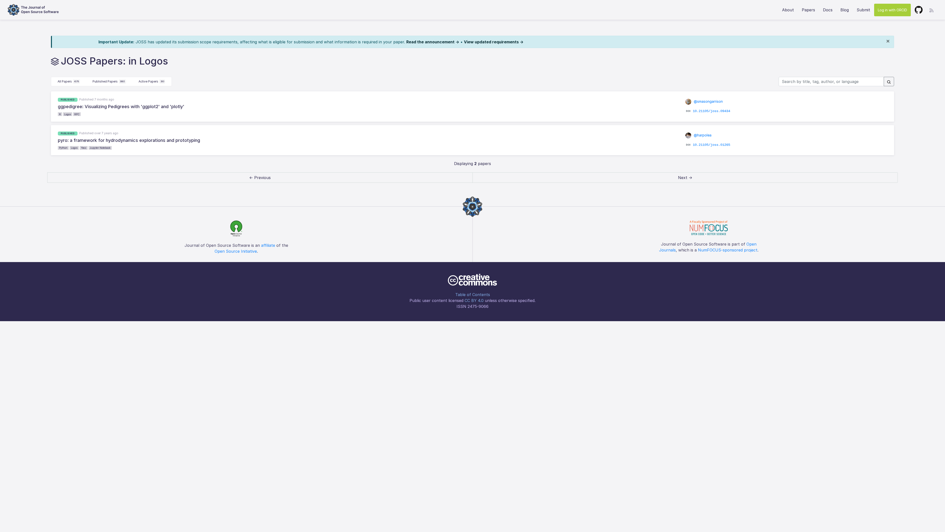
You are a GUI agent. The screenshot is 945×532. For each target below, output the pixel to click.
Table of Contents (472, 294)
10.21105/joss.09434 (711, 111)
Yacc (83, 147)
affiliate (268, 245)
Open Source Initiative (236, 251)
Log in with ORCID (892, 10)
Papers (808, 9)
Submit (863, 9)
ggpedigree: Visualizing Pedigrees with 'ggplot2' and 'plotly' (121, 106)
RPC (76, 114)
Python (63, 147)
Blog (844, 9)
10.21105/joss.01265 (711, 145)
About (788, 9)
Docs (828, 9)
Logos (67, 114)
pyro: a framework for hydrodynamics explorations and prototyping (129, 140)
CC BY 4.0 (474, 300)
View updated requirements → (493, 41)
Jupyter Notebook (100, 147)
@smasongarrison (708, 101)
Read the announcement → (432, 41)
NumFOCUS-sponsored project (727, 250)
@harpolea (702, 135)
